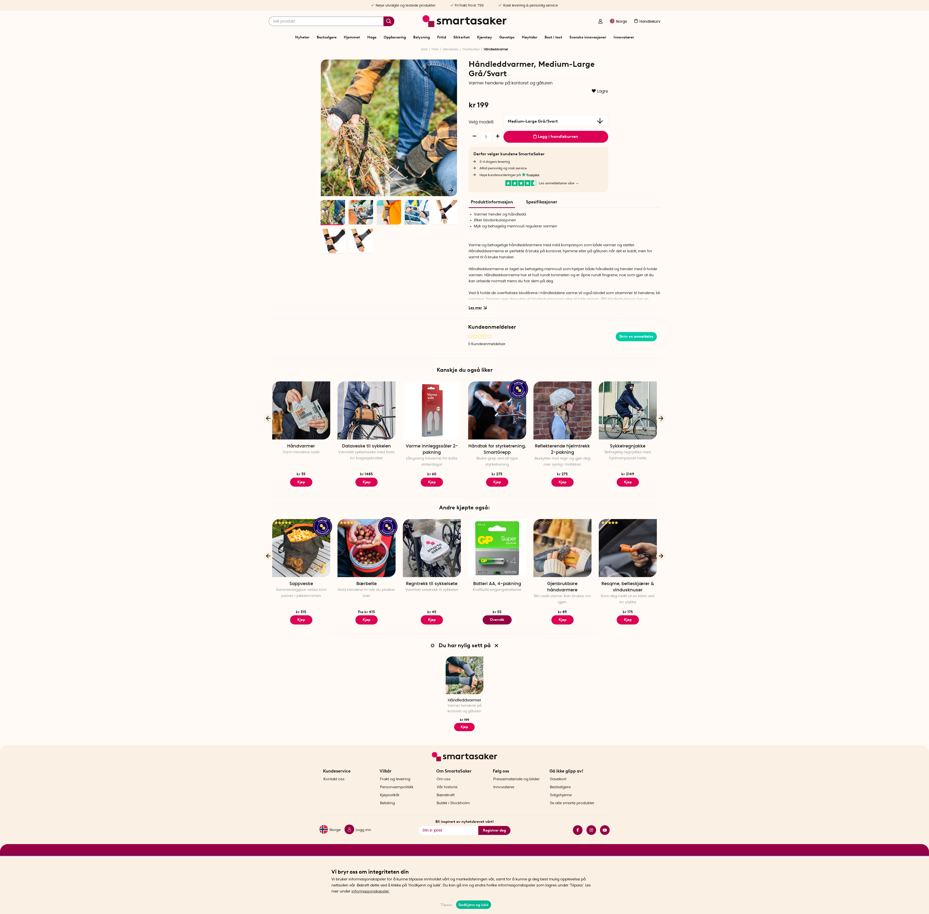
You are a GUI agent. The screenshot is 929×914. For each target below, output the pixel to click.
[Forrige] (327, 190)
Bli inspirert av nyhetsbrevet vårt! (464, 821)
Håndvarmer (301, 446)
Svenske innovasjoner (587, 37)
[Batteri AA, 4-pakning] (497, 548)
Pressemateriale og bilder (516, 779)
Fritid (441, 37)
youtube (603, 830)
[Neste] (451, 190)
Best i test (553, 37)
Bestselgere (327, 37)
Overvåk (497, 619)
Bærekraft (446, 795)
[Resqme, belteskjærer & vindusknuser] (628, 548)
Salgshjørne (561, 795)
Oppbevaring (395, 37)
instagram (589, 830)
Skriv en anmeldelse (636, 336)
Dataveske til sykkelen (366, 446)
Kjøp (366, 482)
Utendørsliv (450, 49)
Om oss (443, 779)
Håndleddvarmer (464, 700)
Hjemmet (352, 37)
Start (424, 49)
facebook (576, 830)
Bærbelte (366, 584)
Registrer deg (494, 830)
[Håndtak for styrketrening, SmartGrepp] (497, 410)
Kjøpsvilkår (390, 795)
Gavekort (558, 779)
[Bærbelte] (366, 548)
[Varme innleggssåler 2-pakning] (432, 410)
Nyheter (302, 37)
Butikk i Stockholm (453, 803)
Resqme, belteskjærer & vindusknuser (627, 587)
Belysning (421, 37)
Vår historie (447, 787)
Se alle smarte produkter (572, 803)
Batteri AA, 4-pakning (497, 584)
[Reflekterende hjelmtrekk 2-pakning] (562, 410)
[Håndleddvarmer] (464, 675)
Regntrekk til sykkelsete (431, 584)
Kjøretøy (484, 37)
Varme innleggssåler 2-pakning (432, 449)
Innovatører (624, 37)
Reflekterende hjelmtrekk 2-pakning (562, 449)
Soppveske (301, 584)
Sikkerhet (461, 37)
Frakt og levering (395, 779)
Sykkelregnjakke (627, 446)
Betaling (387, 803)
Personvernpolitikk (396, 787)
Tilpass (446, 905)
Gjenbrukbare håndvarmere (562, 587)
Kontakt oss (334, 779)
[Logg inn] (600, 21)
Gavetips (507, 37)
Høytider (529, 37)
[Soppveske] (301, 548)
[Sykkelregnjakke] (628, 410)
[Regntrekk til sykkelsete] (432, 548)
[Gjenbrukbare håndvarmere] (562, 548)
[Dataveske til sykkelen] (366, 410)
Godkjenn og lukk (473, 905)
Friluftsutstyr (471, 49)
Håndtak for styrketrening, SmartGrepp (497, 449)
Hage (371, 37)
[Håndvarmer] (301, 410)
